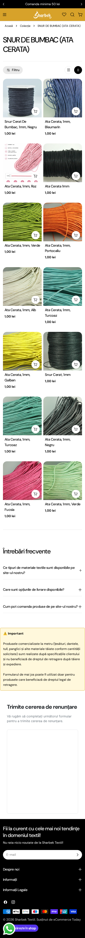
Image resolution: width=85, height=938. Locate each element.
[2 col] (78, 70)
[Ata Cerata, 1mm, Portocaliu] (62, 222)
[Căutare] (72, 15)
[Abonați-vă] (77, 855)
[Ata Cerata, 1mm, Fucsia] (22, 480)
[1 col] (69, 70)
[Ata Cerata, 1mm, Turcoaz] (62, 286)
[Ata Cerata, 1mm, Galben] (22, 351)
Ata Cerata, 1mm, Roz (20, 186)
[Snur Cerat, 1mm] (62, 351)
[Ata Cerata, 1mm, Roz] (22, 162)
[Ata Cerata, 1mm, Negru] (62, 416)
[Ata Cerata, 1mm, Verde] (22, 222)
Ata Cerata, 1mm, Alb (20, 310)
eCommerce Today (67, 919)
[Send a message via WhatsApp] (9, 929)
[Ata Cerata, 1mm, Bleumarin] (62, 98)
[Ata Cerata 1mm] (62, 162)
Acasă (9, 26)
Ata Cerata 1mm (57, 186)
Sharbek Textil (25, 919)
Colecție (25, 26)
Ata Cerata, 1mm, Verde (22, 245)
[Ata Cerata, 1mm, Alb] (22, 286)
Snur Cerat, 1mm (57, 374)
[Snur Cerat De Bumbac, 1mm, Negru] (22, 98)
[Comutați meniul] (4, 15)
